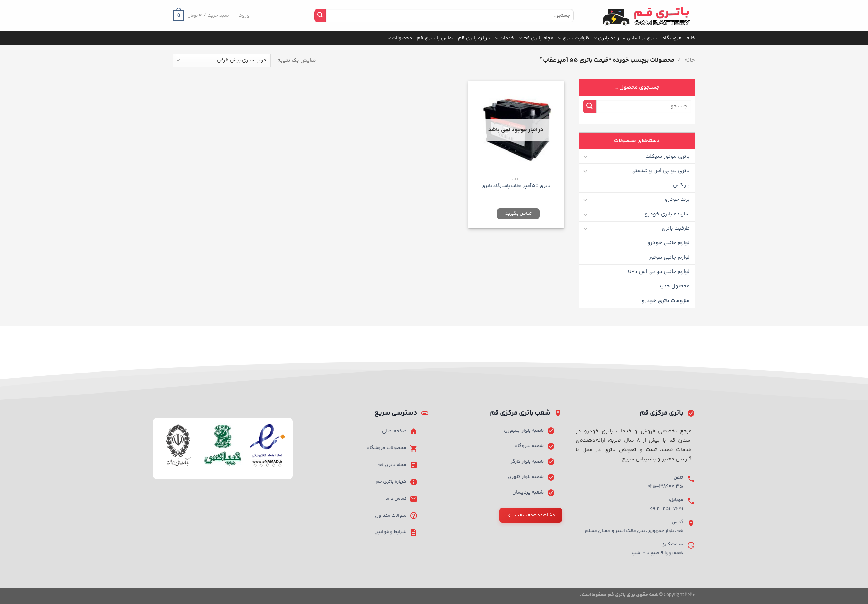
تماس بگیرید (518, 213)
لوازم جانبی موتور (669, 257)
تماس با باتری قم (435, 38)
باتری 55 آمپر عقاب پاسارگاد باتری (516, 186)
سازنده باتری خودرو (667, 214)
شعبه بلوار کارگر (527, 461)
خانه (690, 38)
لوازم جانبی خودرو (668, 243)
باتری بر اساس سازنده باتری (627, 38)
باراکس (681, 185)
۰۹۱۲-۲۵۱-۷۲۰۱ (666, 509)
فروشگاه (672, 38)
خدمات (506, 38)
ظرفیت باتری (576, 38)
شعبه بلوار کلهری (526, 477)
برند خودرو (677, 199)
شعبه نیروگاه (529, 446)
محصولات (402, 38)
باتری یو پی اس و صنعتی (660, 170)
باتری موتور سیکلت (667, 156)
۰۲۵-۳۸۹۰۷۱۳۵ (665, 486)
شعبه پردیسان (528, 492)
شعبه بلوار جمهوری (524, 431)
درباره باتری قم (474, 38)
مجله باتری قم (538, 38)
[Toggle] (585, 156)
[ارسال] (320, 15)
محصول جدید (674, 286)
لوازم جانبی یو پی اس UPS (659, 271)
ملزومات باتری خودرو (666, 301)
